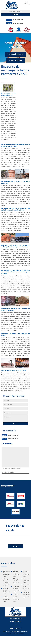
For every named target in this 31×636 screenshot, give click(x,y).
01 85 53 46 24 (18, 20)
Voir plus (15, 546)
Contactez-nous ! (15, 60)
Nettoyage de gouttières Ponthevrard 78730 (6, 582)
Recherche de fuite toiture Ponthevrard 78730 (16, 598)
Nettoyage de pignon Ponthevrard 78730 (16, 574)
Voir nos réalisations (15, 54)
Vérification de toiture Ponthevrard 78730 (16, 589)
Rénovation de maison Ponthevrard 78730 (26, 574)
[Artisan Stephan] (11, 5)
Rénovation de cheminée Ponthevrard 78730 (26, 595)
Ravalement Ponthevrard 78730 (26, 580)
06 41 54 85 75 (18, 23)
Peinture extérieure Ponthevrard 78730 (6, 599)
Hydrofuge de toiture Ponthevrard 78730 (6, 591)
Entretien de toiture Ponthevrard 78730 (26, 587)
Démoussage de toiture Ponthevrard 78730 (6, 574)
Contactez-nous (19, 633)
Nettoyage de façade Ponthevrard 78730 (16, 581)
